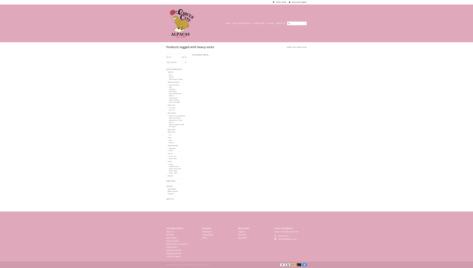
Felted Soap (172, 89)
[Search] (288, 23)
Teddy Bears (172, 148)
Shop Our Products (242, 23)
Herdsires (171, 194)
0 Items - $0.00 (281, 2)
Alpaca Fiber (172, 129)
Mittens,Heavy (173, 171)
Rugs (170, 87)
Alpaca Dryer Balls (174, 85)
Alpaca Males (172, 189)
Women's (171, 77)
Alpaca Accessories (174, 82)
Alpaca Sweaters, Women (176, 79)
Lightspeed (206, 265)
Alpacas (270, 23)
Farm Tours (259, 23)
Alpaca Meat (172, 113)
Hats (170, 135)
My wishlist (242, 238)
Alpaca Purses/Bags (174, 102)
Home (228, 23)
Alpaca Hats (171, 132)
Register (241, 231)
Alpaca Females (173, 191)
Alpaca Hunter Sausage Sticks (177, 116)
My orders (242, 235)
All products (207, 231)
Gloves (170, 161)
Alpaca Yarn (171, 105)
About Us (280, 23)
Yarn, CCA (171, 110)
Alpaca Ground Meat (174, 118)
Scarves (170, 153)
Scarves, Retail (173, 158)
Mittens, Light (173, 173)
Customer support (173, 256)
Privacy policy (171, 247)
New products (208, 235)
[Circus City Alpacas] (185, 23)
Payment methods (173, 250)
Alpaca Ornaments (174, 100)
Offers (204, 238)
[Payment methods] (282, 265)
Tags (294, 47)
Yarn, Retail (172, 108)
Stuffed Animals (173, 145)
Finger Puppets (173, 98)
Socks (169, 138)
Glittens (171, 164)
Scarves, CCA (172, 156)
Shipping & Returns (173, 253)
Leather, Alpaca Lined (175, 168)
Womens (171, 142)
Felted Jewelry (173, 91)
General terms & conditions (177, 244)
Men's (170, 75)
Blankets (170, 176)
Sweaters (170, 72)
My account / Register (299, 2)
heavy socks (302, 47)
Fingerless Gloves (174, 166)
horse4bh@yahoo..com (287, 239)
